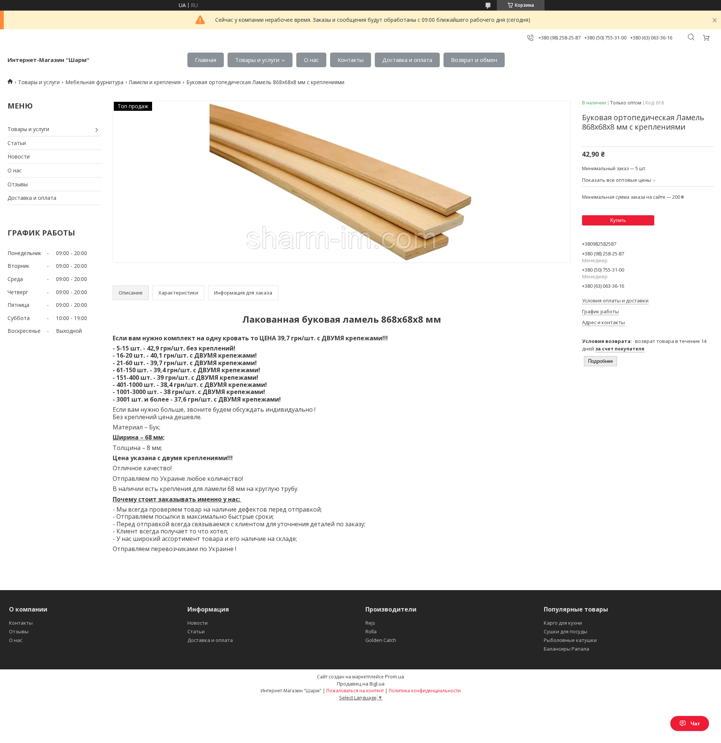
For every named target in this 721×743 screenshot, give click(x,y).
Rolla (371, 631)
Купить (618, 220)
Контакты (351, 59)
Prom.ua (394, 676)
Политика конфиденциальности (425, 690)
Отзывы (18, 184)
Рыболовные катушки (570, 640)
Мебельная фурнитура (94, 82)
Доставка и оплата (407, 59)
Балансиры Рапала (566, 648)
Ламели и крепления (155, 82)
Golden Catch (380, 640)
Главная (205, 59)
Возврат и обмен (474, 59)
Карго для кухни (563, 622)
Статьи (17, 142)
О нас (311, 59)
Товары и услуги (257, 59)
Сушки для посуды (565, 631)
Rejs (370, 622)
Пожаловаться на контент (355, 690)
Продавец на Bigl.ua (361, 683)
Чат (695, 723)
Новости (19, 156)
